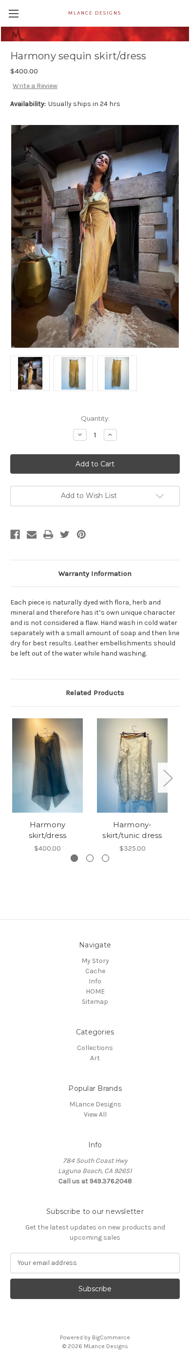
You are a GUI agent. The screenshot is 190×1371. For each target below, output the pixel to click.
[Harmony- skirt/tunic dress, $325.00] (132, 765)
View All (95, 1114)
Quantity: (95, 418)
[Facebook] (15, 534)
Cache (95, 971)
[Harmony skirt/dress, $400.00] (47, 765)
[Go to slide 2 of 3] (90, 858)
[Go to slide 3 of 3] (105, 858)
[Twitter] (65, 534)
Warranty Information (95, 573)
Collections (95, 1048)
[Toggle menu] (13, 13)
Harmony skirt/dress (48, 830)
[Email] (32, 534)
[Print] (48, 534)
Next (167, 778)
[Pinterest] (81, 534)
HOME (95, 991)
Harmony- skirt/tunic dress (132, 830)
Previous (12, 778)
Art (95, 1058)
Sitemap (95, 1001)
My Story (95, 961)
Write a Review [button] (35, 86)
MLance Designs (95, 1104)
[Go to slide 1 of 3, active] (74, 858)
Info (95, 981)
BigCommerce (111, 1337)
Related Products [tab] (95, 692)
